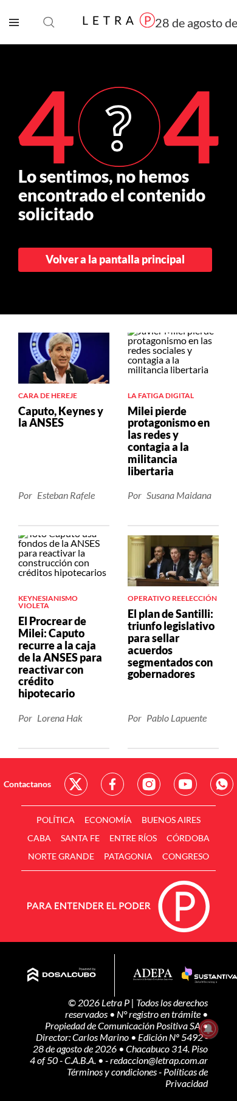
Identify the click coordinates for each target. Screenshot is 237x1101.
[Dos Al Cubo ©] (61, 975)
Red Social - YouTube (185, 784)
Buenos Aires (171, 820)
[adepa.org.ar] (153, 975)
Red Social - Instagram (149, 784)
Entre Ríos (133, 838)
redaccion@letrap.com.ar (159, 1060)
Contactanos (27, 784)
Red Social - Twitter (76, 784)
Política (55, 820)
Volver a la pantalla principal (115, 259)
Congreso (185, 856)
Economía (108, 820)
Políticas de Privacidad (185, 1077)
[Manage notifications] (208, 1028)
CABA (39, 838)
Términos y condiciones (113, 1071)
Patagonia (128, 856)
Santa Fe (80, 838)
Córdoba (188, 838)
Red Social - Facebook (112, 784)
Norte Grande (61, 856)
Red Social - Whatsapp (222, 784)
